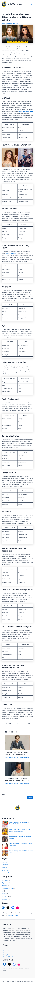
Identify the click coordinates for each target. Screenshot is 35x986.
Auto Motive (5, 880)
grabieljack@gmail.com (13, 915)
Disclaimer (4, 867)
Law (3, 891)
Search (3, 794)
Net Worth (17, 757)
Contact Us (5, 864)
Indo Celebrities (15, 4)
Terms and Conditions (8, 873)
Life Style (4, 893)
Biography (4, 883)
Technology (5, 899)
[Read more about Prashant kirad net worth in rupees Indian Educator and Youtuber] (17, 742)
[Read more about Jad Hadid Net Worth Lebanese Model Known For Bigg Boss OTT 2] (17, 768)
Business (4, 885)
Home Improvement (7, 888)
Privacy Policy (5, 870)
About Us (4, 862)
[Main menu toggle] (31, 4)
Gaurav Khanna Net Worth (25, 111)
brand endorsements (12, 253)
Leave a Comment (9, 757)
